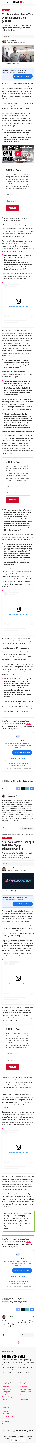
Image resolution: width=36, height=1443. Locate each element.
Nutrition (23, 1394)
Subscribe (12, 208)
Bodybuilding (7, 837)
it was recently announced (22, 1015)
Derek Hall (11, 868)
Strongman (6, 1392)
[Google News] (19, 1431)
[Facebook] (12, 1431)
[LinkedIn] (30, 1431)
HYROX (4, 1399)
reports (19, 1095)
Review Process (7, 1416)
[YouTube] (17, 1431)
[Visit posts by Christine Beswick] (4, 796)
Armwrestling (7, 1397)
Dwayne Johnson (22, 1302)
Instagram (25, 763)
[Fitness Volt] (18, 2)
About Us (5, 1411)
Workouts (23, 1387)
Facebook (18, 763)
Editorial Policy (7, 1414)
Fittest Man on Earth (16, 83)
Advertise (5, 1424)
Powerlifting (6, 1389)
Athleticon (23, 1299)
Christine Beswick (13, 40)
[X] (14, 1431)
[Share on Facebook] (12, 1440)
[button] (3, 2)
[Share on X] (16, 1440)
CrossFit (5, 10)
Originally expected (9, 941)
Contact (5, 1419)
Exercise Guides (25, 1392)
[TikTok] (27, 1431)
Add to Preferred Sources (22, 76)
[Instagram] (33, 1317)
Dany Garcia (13, 1302)
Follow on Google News (18, 758)
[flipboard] (33, 1431)
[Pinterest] (25, 1431)
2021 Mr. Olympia (14, 1299)
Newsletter (6, 1421)
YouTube (5, 118)
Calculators (24, 1399)
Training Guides (25, 1389)
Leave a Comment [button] (28, 828)
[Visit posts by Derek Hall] (4, 1317)
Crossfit (11, 781)
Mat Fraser (22, 399)
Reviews (23, 1397)
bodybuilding (5, 1302)
